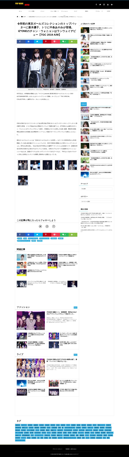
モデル (92, 432)
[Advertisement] (47, 111)
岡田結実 (18, 430)
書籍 (18, 259)
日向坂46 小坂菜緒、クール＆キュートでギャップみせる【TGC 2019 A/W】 (57, 283)
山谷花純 (41, 425)
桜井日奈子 (60, 430)
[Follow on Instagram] (47, 226)
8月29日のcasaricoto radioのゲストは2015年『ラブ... (101, 166)
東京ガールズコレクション (24, 240)
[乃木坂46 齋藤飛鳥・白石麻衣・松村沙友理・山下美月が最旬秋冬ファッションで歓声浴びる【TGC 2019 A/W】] (22, 344)
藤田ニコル (24, 427)
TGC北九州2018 (68, 430)
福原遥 (78, 425)
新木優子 (61, 238)
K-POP (108, 11)
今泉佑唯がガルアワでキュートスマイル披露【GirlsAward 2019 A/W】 (36, 335)
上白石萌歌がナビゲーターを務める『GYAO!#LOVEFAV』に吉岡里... (98, 151)
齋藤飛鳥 (82, 435)
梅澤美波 (97, 432)
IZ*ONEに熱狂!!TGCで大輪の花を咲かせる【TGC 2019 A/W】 (68, 390)
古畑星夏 (42, 430)
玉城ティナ (18, 435)
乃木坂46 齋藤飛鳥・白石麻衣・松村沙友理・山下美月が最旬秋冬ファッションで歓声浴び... (36, 343)
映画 (42, 437)
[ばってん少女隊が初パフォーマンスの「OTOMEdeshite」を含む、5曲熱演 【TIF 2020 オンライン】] (54, 383)
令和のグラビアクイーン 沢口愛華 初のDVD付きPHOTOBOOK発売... (101, 50)
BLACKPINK (37, 432)
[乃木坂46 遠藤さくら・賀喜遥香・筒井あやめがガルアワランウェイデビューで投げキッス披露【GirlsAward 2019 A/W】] (31, 320)
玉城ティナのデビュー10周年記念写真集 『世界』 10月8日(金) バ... (101, 93)
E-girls (48, 427)
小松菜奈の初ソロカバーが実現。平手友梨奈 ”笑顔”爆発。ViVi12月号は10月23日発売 (36, 264)
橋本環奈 (102, 427)
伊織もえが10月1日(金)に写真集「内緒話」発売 (101, 36)
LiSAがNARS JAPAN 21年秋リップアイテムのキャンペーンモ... (101, 137)
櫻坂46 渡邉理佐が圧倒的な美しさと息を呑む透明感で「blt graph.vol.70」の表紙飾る (36, 256)
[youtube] (107, 4)
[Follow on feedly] (111, 4)
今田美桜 (54, 432)
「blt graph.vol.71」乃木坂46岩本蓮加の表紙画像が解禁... (101, 122)
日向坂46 (18, 437)
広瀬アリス (90, 427)
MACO (94, 425)
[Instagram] (103, 4)
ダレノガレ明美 (19, 432)
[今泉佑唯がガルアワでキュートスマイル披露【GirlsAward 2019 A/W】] (22, 336)
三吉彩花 (53, 435)
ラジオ (37, 430)
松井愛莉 (30, 425)
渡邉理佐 (40, 240)
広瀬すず (108, 425)
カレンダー (80, 432)
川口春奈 (23, 430)
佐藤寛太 (36, 425)
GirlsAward (99, 437)
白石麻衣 (34, 437)
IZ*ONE (20, 238)
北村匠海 (63, 425)
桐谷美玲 (96, 430)
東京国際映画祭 (25, 435)
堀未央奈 (60, 432)
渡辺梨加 (89, 425)
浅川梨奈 (78, 427)
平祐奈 (28, 437)
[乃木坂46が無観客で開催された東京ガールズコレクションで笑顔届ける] (52, 259)
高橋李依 (18, 425)
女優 (83, 437)
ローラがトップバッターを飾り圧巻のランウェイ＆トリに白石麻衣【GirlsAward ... (68, 335)
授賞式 (105, 435)
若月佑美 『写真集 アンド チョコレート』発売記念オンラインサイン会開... (101, 86)
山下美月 (75, 430)
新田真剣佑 (18, 427)
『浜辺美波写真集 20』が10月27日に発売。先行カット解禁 (101, 57)
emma (58, 425)
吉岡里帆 (75, 432)
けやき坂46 (92, 435)
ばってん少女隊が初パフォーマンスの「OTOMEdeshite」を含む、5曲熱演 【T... (68, 382)
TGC (25, 238)
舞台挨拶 (54, 437)
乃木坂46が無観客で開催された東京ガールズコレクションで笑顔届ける (36, 391)
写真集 (45, 437)
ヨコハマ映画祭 (30, 430)
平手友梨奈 (108, 427)
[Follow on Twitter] (100, 4)
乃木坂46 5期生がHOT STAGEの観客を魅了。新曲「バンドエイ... (101, 108)
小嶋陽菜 (73, 425)
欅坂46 (33, 240)
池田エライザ (89, 430)
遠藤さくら (53, 430)
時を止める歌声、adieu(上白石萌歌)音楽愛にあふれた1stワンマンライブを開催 (36, 382)
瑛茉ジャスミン (101, 425)
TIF (38, 437)
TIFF (32, 435)
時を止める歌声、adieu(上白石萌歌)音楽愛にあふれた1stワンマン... (101, 173)
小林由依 (47, 425)
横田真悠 (37, 427)
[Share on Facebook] (96, 4)
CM (50, 437)
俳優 (77, 435)
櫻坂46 (47, 430)
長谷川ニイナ (110, 432)
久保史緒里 (54, 427)
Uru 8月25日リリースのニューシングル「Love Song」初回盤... (99, 79)
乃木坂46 (93, 437)
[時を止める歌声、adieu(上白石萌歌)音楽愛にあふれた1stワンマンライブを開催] (22, 383)
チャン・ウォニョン (33, 238)
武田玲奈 (53, 425)
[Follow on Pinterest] (53, 226)
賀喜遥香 (87, 432)
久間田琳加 (66, 435)
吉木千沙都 (81, 430)
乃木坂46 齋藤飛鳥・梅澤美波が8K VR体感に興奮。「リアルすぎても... (101, 115)
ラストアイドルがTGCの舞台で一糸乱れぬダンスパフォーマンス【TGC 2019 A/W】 (36, 283)
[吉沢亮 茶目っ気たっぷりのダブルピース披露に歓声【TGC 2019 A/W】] (54, 344)
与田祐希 (101, 430)
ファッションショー (44, 238)
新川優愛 (103, 432)
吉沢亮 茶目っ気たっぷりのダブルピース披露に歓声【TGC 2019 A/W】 (68, 343)
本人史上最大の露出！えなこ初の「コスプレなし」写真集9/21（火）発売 (101, 130)
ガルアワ (60, 437)
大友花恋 (31, 427)
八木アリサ (23, 425)
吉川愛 (31, 432)
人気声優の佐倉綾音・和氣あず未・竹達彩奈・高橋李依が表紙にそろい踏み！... (101, 43)
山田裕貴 (26, 432)
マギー (68, 425)
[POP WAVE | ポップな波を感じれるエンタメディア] (22, 5)
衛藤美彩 (97, 427)
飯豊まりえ (59, 435)
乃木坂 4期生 (108, 430)
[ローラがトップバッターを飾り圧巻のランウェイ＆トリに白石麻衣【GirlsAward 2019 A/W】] (54, 336)
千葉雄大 (84, 427)
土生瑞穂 (110, 435)
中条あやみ (54, 238)
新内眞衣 (84, 425)
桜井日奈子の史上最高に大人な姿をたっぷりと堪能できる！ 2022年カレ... (101, 28)
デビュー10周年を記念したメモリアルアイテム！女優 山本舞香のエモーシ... (100, 64)
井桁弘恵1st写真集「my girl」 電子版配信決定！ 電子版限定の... (100, 72)
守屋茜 (64, 432)
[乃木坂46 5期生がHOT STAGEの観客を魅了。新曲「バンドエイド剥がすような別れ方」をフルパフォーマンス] (31, 369)
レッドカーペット (39, 435)
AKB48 (69, 432)
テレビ (48, 432)
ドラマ (86, 435)
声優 (59, 427)
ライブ (49, 259)
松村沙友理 (99, 435)
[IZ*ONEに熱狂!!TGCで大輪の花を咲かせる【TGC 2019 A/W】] (54, 392)
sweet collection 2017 (70, 427)
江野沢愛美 (42, 427)
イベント (24, 437)
